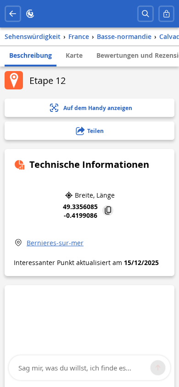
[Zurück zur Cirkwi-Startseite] (30, 13)
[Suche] (145, 14)
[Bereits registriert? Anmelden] (166, 14)
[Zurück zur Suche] (13, 14)
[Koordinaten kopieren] (108, 211)
